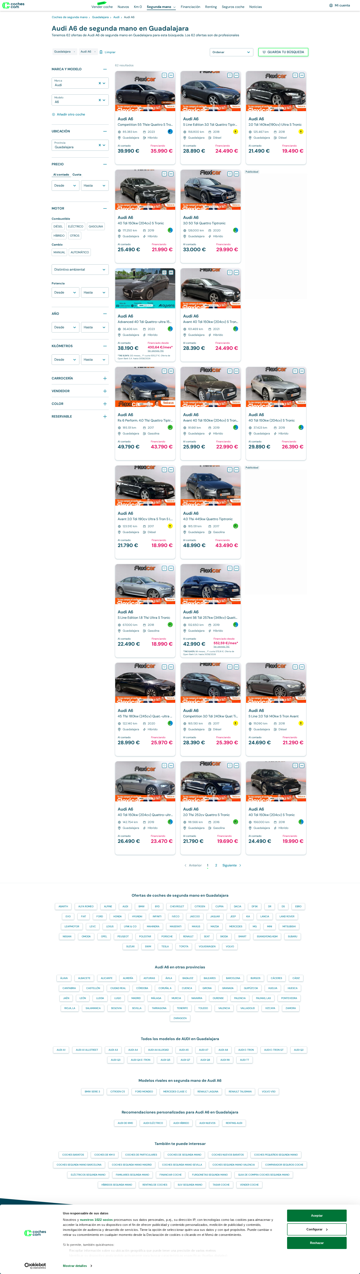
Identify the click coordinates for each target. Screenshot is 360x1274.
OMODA (86, 936)
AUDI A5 (184, 1050)
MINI (269, 926)
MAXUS (196, 926)
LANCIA (264, 916)
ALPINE (108, 906)
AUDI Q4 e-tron (140, 1060)
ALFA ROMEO (86, 906)
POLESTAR (145, 936)
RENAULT (188, 936)
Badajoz (187, 978)
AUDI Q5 (165, 1060)
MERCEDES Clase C (175, 1091)
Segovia (116, 1008)
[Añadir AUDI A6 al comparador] (171, 75)
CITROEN (200, 906)
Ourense (218, 998)
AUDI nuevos (207, 1123)
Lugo (117, 998)
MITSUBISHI (289, 926)
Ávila (168, 978)
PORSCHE (167, 936)
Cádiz (296, 978)
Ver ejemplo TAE (156, 350)
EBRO (298, 906)
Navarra (196, 998)
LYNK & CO (130, 926)
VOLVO (230, 946)
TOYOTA (183, 946)
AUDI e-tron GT (274, 1050)
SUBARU (292, 936)
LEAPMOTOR (72, 926)
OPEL (104, 936)
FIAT (83, 916)
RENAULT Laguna (208, 1091)
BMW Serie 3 (92, 1091)
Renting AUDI (234, 1123)
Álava (64, 978)
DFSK (255, 906)
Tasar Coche (221, 1184)
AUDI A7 (203, 1050)
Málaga (156, 998)
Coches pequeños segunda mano (276, 1154)
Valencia (224, 1008)
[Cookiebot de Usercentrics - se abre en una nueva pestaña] (35, 1266)
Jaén (66, 998)
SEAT (207, 936)
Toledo (203, 1008)
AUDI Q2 (299, 1050)
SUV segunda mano (190, 1184)
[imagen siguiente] (172, 91)
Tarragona (159, 1008)
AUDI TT (244, 1060)
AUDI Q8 (205, 1060)
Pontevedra (289, 998)
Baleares (210, 978)
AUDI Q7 (185, 1060)
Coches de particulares (141, 1154)
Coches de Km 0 (104, 1154)
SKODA (224, 936)
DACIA (237, 906)
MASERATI (175, 926)
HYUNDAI (137, 916)
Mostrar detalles (75, 1266)
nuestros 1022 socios (96, 1219)
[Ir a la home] (13, 5)
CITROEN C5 (117, 1091)
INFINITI (157, 916)
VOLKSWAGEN (207, 946)
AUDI (125, 906)
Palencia (240, 998)
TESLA (165, 946)
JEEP (233, 916)
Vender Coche (249, 1184)
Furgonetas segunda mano (210, 1174)
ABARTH (63, 906)
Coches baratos (73, 1154)
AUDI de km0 (125, 1123)
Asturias (149, 978)
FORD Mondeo (144, 1091)
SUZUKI (130, 946)
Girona (207, 988)
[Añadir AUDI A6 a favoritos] (164, 75)
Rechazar (317, 1243)
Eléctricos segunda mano (88, 1174)
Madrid (136, 998)
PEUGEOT (123, 936)
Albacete (84, 978)
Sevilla (136, 1008)
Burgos (255, 978)
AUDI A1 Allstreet (87, 1050)
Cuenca (187, 988)
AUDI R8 (225, 1060)
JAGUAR (215, 916)
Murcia (176, 998)
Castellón (93, 988)
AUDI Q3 (115, 1060)
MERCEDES (235, 926)
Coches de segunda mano (184, 1154)
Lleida (100, 998)
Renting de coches (154, 1184)
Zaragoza (180, 1018)
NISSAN (67, 936)
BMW (142, 906)
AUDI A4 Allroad (158, 1050)
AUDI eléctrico (153, 1123)
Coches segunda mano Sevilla (182, 1164)
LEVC (93, 926)
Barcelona (233, 978)
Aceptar (317, 1215)
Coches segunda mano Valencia (233, 1164)
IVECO (175, 916)
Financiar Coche (171, 1174)
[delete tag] (74, 51)
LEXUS (110, 926)
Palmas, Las (263, 998)
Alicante (106, 978)
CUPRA (219, 906)
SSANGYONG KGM (267, 936)
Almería (128, 978)
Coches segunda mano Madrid (132, 1164)
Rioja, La (69, 1008)
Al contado (61, 174)
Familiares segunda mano (132, 1174)
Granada (228, 988)
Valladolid (247, 1008)
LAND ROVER (287, 916)
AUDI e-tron (246, 1050)
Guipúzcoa (251, 988)
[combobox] (55, 85)
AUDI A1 (61, 1050)
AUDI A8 (223, 1050)
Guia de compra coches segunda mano (263, 1174)
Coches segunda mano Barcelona (79, 1164)
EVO (68, 916)
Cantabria (69, 988)
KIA (248, 916)
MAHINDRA (153, 926)
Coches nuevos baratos (228, 1154)
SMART (242, 936)
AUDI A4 (133, 1050)
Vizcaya (270, 1008)
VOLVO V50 (268, 1091)
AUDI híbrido (181, 1123)
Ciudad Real (118, 988)
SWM (148, 946)
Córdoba (142, 988)
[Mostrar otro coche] (145, 108)
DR (269, 906)
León (83, 998)
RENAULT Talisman (240, 1091)
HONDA (117, 916)
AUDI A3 (113, 1050)
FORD (99, 916)
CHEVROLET (177, 906)
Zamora (291, 1008)
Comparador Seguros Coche (284, 1164)
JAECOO (195, 916)
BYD (157, 906)
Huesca (293, 988)
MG (255, 926)
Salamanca (93, 1008)
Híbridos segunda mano (116, 1184)
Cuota (76, 174)
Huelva (272, 988)
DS (283, 906)
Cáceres (276, 978)
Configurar (314, 1229)
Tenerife (182, 1008)
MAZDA (215, 926)
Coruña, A (165, 988)
